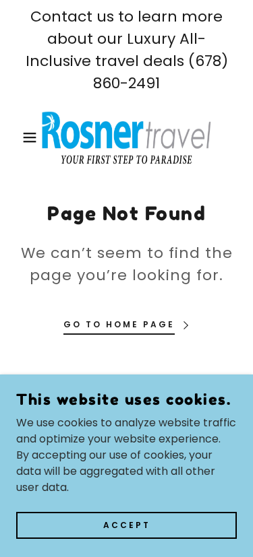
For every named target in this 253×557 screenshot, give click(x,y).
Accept (126, 524)
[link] (126, 137)
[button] (20, 137)
